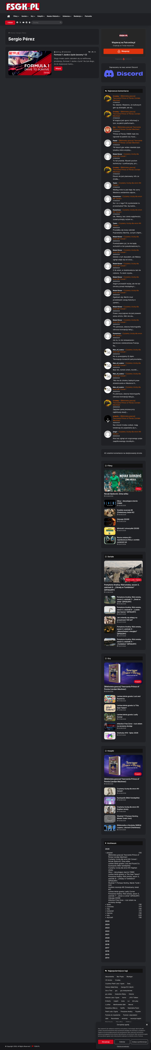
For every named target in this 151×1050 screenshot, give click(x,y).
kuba (123, 1001)
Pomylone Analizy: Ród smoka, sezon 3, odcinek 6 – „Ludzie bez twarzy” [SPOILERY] (129, 609)
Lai (128, 1001)
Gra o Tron (108, 990)
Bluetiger (130, 976)
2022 (107, 931)
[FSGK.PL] (22, 6)
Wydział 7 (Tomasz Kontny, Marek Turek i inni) (127, 817)
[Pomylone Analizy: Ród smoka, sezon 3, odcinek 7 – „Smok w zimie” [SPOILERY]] (109, 600)
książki (116, 1001)
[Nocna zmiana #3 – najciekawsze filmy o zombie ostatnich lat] (109, 540)
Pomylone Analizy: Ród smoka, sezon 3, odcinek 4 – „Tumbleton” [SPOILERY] (129, 641)
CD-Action (108, 980)
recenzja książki (135, 1018)
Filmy (15, 16)
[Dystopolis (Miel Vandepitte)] (109, 800)
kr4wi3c (116, 416)
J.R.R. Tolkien (133, 997)
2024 (107, 924)
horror (124, 997)
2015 (107, 954)
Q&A (106, 1018)
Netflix (122, 1008)
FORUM (10, 22)
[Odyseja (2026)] (109, 522)
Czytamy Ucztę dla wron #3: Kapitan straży (128, 808)
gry (116, 990)
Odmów (122, 1042)
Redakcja (77, 16)
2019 (107, 941)
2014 (107, 958)
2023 (107, 928)
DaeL (129, 983)
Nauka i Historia (53, 16)
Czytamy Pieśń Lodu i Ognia (114, 983)
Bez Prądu (120, 976)
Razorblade (115, 1018)
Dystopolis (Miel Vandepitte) (128, 798)
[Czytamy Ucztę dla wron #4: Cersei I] (109, 791)
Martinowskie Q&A (119, 1004)
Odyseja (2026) (123, 519)
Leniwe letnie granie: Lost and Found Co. (124, 863)
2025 (107, 921)
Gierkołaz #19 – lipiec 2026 (127, 733)
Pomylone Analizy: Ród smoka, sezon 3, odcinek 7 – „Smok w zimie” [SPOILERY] (129, 599)
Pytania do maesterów (112, 1015)
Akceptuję (106, 1042)
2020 (107, 938)
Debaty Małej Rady (111, 987)
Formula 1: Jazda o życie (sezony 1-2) (70, 55)
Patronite (88, 16)
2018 (107, 944)
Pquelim (138, 1011)
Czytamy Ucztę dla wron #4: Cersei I (126, 155)
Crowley (116, 96)
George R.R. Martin (127, 987)
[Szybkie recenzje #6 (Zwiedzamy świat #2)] (109, 513)
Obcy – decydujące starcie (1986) (121, 872)
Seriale (24, 16)
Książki (40, 16)
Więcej (58, 68)
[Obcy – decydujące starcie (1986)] (109, 503)
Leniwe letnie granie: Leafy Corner (121, 891)
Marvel (130, 1004)
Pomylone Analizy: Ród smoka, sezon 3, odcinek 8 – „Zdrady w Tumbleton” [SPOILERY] (121, 587)
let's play (135, 1001)
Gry (32, 16)
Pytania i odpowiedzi (130, 1015)
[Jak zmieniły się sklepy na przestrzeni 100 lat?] (109, 620)
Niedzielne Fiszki (133, 1008)
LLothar (107, 1004)
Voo (114, 127)
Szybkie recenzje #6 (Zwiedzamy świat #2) (125, 511)
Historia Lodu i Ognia (112, 997)
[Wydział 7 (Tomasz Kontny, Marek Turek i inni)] (109, 819)
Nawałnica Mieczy (111, 1008)
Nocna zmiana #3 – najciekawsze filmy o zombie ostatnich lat (128, 539)
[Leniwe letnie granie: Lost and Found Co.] (109, 699)
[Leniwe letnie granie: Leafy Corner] (109, 717)
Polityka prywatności (123, 1046)
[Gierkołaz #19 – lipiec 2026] (109, 735)
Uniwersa (66, 16)
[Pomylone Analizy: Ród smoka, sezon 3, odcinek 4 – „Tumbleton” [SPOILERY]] (109, 642)
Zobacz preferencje (139, 1042)
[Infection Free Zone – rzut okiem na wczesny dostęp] (109, 726)
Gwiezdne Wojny (120, 994)
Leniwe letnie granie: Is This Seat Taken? (124, 874)
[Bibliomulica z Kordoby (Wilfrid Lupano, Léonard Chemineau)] (109, 828)
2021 (107, 934)
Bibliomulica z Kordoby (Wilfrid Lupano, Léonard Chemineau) (129, 826)
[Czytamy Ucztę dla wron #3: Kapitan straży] (109, 809)
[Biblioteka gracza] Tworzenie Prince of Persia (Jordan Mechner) (126, 98)
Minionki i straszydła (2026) (128, 528)
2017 (107, 948)
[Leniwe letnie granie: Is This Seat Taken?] (109, 708)
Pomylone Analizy (127, 1011)
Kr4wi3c (108, 1001)
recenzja (124, 1018)
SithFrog (58, 52)
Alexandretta (109, 976)
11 (90, 52)
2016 (107, 951)
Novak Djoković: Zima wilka (116, 494)
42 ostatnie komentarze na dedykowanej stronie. (123, 453)
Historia (131, 994)
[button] (147, 1025)
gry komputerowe (126, 990)
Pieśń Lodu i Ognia (111, 1011)
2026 (107, 849)
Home (12, 33)
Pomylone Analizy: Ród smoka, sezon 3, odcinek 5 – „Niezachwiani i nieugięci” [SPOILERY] (129, 630)
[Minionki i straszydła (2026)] (109, 531)
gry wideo (108, 994)
